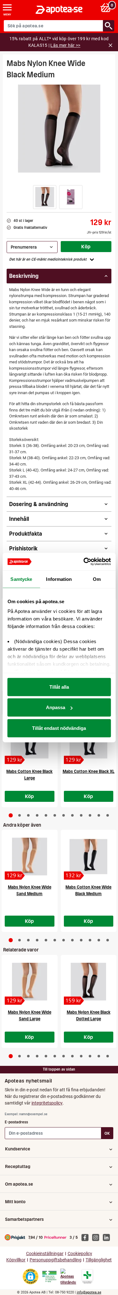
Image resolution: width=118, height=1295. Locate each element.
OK (107, 1133)
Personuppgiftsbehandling (55, 1260)
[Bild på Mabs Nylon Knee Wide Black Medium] (59, 129)
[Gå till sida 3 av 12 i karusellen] (28, 815)
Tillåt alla (59, 686)
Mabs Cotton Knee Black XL (89, 771)
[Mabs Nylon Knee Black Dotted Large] (89, 981)
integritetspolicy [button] (47, 1102)
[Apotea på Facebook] (86, 1237)
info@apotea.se (89, 1292)
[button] (44, 197)
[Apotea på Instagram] (97, 1237)
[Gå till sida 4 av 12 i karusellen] (37, 815)
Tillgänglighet (99, 1260)
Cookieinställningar (45, 1253)
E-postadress (16, 1122)
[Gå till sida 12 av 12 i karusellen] (107, 815)
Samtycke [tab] (21, 578)
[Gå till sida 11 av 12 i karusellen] (99, 815)
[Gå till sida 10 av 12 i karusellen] (90, 815)
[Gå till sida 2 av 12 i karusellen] (19, 815)
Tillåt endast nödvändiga (59, 727)
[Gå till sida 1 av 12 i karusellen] (10, 815)
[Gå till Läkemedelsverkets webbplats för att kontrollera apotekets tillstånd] (49, 1276)
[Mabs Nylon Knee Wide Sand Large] (30, 981)
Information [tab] (59, 578)
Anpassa (55, 707)
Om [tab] (97, 578)
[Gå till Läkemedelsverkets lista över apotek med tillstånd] (87, 1276)
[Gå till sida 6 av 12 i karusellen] (55, 815)
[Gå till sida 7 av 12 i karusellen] (63, 815)
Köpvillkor (15, 1260)
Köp (86, 246)
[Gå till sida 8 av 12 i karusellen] (72, 815)
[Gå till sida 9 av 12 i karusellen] (81, 815)
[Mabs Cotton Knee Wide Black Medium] (89, 856)
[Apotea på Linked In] (108, 1237)
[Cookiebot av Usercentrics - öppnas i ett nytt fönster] (84, 562)
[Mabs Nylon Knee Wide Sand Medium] (30, 856)
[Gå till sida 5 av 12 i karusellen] (46, 815)
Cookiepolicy (80, 1253)
